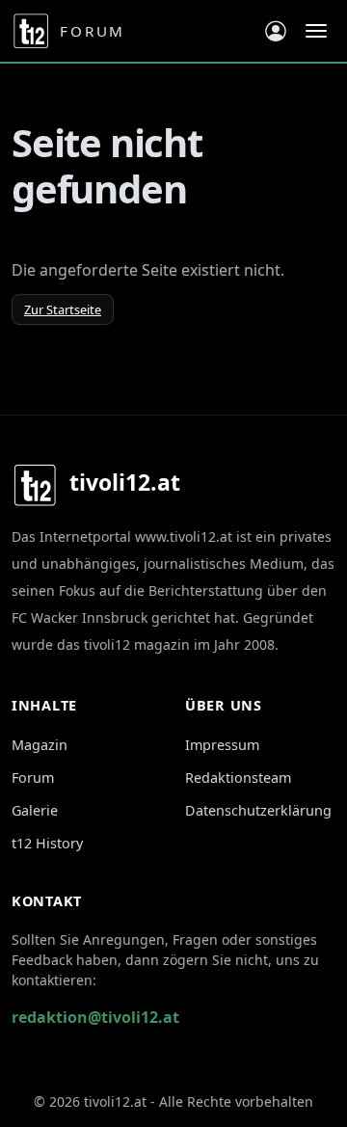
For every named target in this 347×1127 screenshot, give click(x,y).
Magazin (39, 745)
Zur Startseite (62, 309)
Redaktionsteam (238, 777)
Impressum (222, 745)
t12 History (47, 843)
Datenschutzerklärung (258, 810)
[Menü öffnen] (316, 31)
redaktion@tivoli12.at (95, 1017)
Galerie (35, 810)
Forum (33, 777)
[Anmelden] (275, 30)
